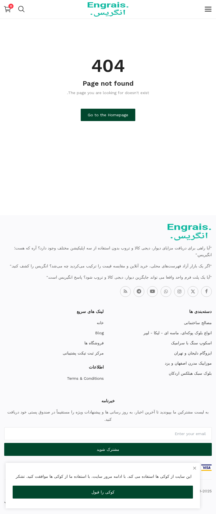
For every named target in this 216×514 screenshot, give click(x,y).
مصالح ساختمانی (198, 322)
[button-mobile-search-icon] (21, 9)
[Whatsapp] (166, 291)
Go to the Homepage (108, 115)
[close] (194, 468)
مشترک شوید (108, 449)
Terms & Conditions (85, 378)
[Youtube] (152, 291)
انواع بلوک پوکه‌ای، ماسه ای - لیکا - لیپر (177, 333)
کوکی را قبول (102, 492)
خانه (100, 322)
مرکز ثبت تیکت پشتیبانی (83, 353)
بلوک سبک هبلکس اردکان (190, 373)
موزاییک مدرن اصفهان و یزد (188, 363)
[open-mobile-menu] (208, 9)
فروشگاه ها (94, 343)
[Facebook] (206, 291)
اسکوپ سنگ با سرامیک (191, 343)
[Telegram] (139, 291)
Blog (99, 333)
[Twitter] (193, 291)
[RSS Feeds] (125, 291)
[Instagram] (179, 291)
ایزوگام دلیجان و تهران (193, 353)
